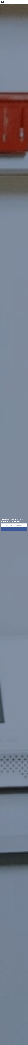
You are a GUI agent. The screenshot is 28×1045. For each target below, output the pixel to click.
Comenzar (14, 529)
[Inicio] (3, 2)
